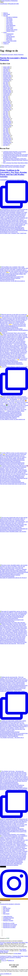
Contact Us (6, 43)
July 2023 (5, 82)
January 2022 (6, 103)
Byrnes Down (9, 26)
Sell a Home (6, 911)
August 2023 (6, 81)
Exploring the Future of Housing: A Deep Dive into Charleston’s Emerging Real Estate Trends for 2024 (15, 160)
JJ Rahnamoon (9, 33)
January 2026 (6, 67)
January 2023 (6, 89)
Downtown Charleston (11, 17)
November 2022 (7, 92)
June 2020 (5, 129)
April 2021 (5, 115)
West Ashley (9, 21)
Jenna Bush (9, 38)
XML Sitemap (23, 950)
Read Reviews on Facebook (10, 924)
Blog (4, 912)
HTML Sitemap (4, 952)
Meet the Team (6, 908)
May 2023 (5, 83)
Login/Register (3, 3)
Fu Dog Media (17, 953)
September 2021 (7, 108)
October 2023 (6, 78)
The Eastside (9, 19)
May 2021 (5, 114)
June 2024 (5, 69)
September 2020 (7, 125)
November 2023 (7, 76)
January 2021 (6, 120)
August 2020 (6, 127)
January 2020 (6, 136)
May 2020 (5, 131)
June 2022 (5, 96)
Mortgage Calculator (8, 920)
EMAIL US (11, 960)
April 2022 (5, 99)
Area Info (5, 15)
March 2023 (6, 86)
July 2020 (5, 128)
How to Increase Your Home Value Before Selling (15, 162)
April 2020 (5, 132)
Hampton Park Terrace (11, 29)
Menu (2, 2)
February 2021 (6, 118)
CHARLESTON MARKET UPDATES (10, 904)
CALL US (3, 960)
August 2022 (6, 94)
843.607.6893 (15, 3)
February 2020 (6, 135)
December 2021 (7, 104)
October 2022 (6, 93)
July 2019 (5, 145)
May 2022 (5, 97)
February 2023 (6, 87)
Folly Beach (9, 18)
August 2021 (6, 110)
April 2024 (5, 71)
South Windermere (10, 25)
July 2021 (5, 111)
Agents (5, 32)
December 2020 (7, 121)
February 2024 (6, 72)
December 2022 (7, 90)
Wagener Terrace (10, 31)
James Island (9, 22)
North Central (9, 28)
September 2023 (7, 79)
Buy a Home (6, 909)
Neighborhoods (7, 919)
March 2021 (6, 117)
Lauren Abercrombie (11, 40)
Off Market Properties (8, 917)
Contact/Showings (7, 916)
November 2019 (7, 139)
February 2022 (6, 101)
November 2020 (7, 122)
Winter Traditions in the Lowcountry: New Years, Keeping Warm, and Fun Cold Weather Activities (13, 173)
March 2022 (6, 100)
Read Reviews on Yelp (8, 923)
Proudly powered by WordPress (13, 957)
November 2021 (7, 106)
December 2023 (7, 75)
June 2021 (5, 113)
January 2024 (6, 74)
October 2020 (6, 124)
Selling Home (6, 14)
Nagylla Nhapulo (10, 36)
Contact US (3, 959)
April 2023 (5, 85)
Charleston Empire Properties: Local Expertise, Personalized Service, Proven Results (14, 152)
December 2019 (7, 138)
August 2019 (6, 143)
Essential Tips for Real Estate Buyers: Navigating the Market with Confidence (15, 156)
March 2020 (6, 134)
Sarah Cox (8, 35)
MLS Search (6, 913)
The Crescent (9, 24)
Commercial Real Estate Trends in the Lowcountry (15, 154)
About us (5, 13)
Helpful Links (6, 42)
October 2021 (6, 107)
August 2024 (6, 68)
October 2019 (6, 141)
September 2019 (7, 142)
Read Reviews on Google (9, 926)
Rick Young (9, 39)
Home (4, 906)
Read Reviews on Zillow (9, 927)
